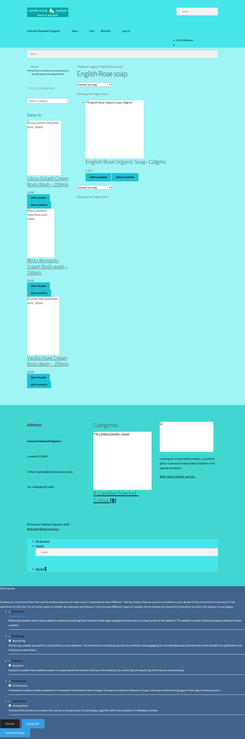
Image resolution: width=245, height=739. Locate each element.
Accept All (33, 723)
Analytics (17, 661)
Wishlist (106, 31)
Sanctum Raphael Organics (43, 31)
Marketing (17, 636)
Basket (41, 569)
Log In (126, 31)
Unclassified (18, 701)
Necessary (17, 611)
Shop (75, 31)
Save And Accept (15, 733)
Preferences (18, 681)
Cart (92, 31)
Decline (10, 723)
